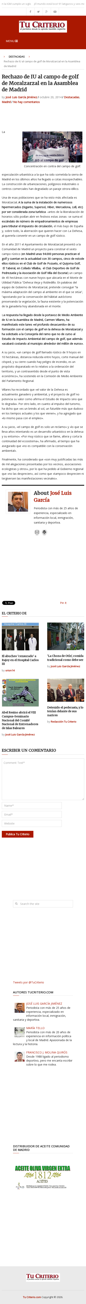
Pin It (63, 603)
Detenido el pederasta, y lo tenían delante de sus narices (65, 711)
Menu (10, 41)
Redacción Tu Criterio (63, 721)
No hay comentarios (26, 102)
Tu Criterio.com (32, 1297)
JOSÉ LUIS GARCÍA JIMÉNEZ (44, 1003)
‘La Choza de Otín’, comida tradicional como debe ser (65, 658)
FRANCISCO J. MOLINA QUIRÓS (46, 1052)
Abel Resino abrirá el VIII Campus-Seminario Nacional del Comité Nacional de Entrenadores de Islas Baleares (20, 720)
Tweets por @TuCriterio (28, 982)
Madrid (6, 102)
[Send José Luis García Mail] (37, 534)
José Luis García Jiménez (21, 97)
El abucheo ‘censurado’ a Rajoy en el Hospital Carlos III (20, 660)
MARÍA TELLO (35, 1028)
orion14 (10, 670)
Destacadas (17, 56)
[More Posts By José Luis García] (44, 534)
